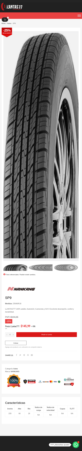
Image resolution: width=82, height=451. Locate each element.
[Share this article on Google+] (23, 355)
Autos (15, 369)
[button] (76, 445)
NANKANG (15, 371)
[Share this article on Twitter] (20, 355)
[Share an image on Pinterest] (27, 355)
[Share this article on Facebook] (16, 355)
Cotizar (15, 343)
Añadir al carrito (46, 334)
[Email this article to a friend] (31, 355)
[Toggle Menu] (79, 15)
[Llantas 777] (11, 10)
